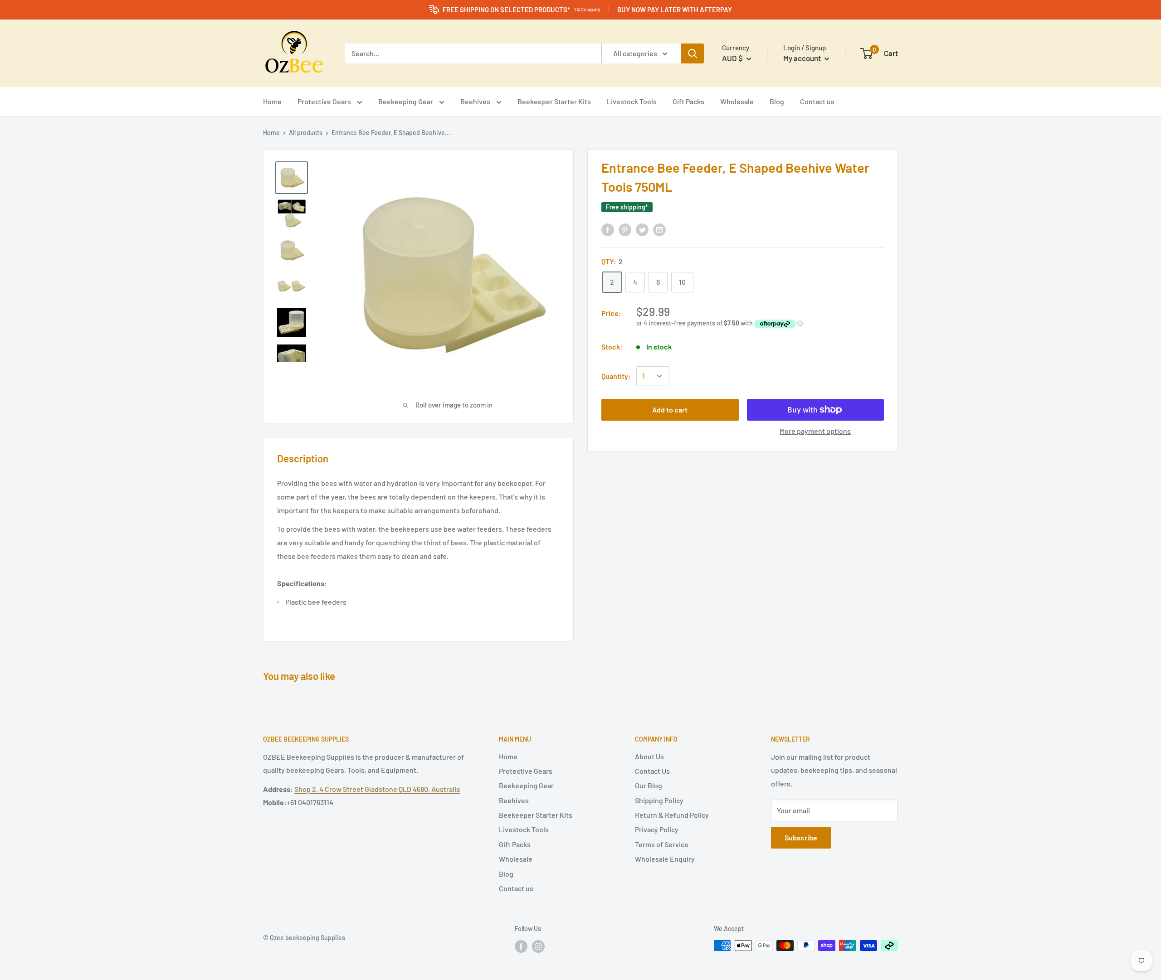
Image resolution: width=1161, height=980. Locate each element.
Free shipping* (627, 207)
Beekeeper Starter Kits (554, 101)
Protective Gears (325, 101)
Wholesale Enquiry (665, 858)
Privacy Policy (656, 829)
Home (272, 101)
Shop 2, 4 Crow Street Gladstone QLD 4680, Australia (377, 789)
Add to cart (670, 409)
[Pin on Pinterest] (625, 229)
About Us (649, 756)
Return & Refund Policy (672, 814)
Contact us (817, 101)
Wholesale (737, 101)
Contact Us (652, 771)
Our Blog (648, 785)
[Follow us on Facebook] (521, 946)
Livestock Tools (632, 101)
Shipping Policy (659, 800)
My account (802, 58)
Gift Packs (688, 101)
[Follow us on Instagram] (538, 946)
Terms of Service (661, 844)
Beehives (476, 101)
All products (305, 132)
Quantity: (616, 376)
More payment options (815, 431)
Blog (777, 101)
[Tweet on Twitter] (642, 229)
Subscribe (801, 837)
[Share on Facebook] (607, 229)
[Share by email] (659, 229)
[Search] (692, 53)
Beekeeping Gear (406, 101)
